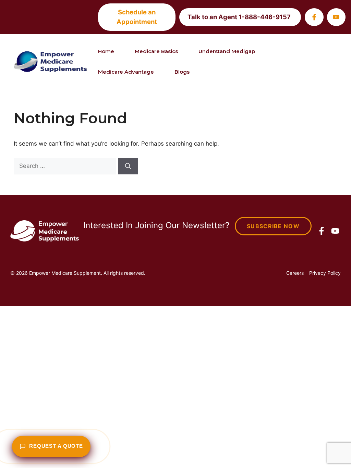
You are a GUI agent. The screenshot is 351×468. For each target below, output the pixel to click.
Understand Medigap (226, 51)
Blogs (182, 72)
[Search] (128, 166)
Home (106, 51)
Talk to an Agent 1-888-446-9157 (239, 17)
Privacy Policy (325, 273)
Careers (295, 273)
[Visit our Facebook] (314, 17)
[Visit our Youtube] (336, 17)
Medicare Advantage (126, 72)
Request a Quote (56, 446)
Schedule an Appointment (137, 16)
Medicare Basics (156, 51)
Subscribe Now (273, 226)
